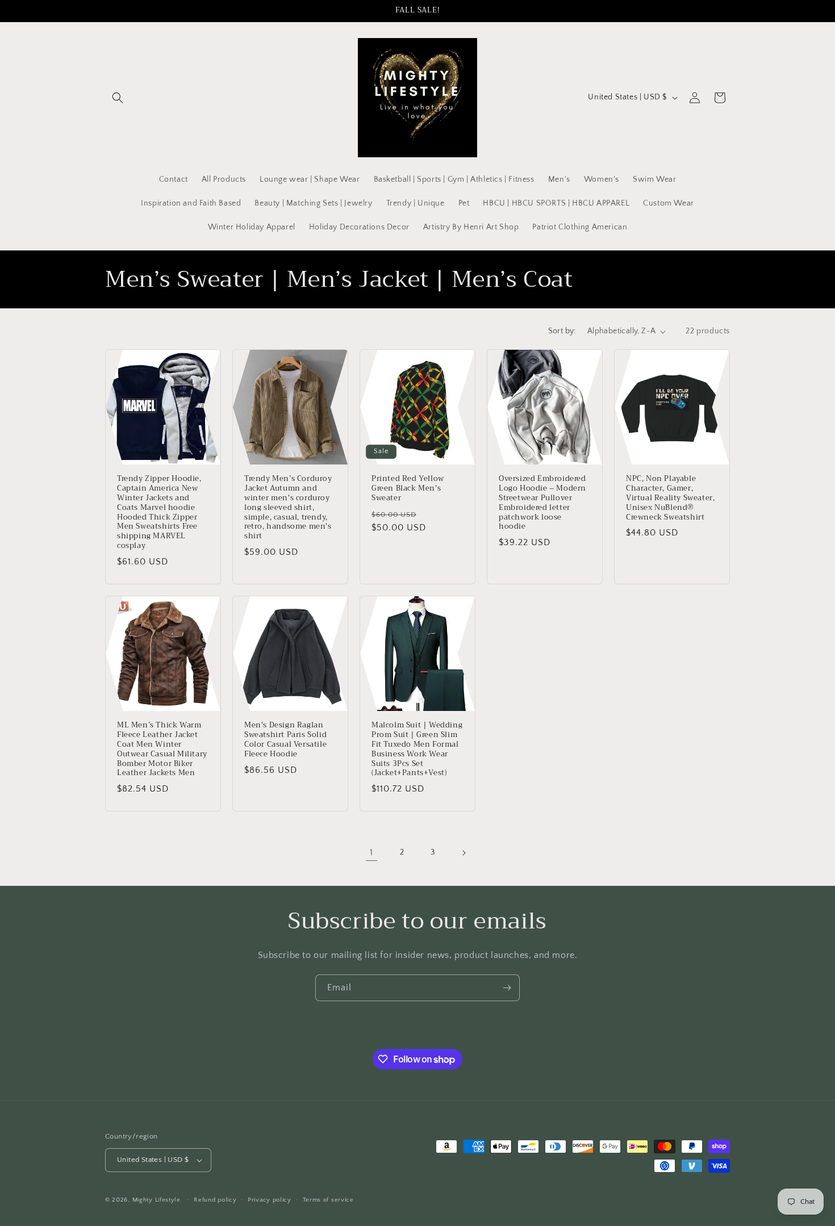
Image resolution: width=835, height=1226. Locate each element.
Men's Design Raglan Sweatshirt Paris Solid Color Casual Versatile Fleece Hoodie (285, 740)
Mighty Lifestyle (156, 1199)
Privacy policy (269, 1199)
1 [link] (371, 852)
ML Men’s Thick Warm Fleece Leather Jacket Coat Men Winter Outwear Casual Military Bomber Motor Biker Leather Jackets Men (162, 749)
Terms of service (328, 1199)
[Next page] (463, 852)
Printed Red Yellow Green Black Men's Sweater (407, 488)
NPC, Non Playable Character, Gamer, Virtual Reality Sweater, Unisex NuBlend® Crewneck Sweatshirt (670, 498)
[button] (117, 97)
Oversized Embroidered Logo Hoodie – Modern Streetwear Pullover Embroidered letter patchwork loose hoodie (542, 503)
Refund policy (215, 1199)
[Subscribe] (506, 987)
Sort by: (562, 331)
